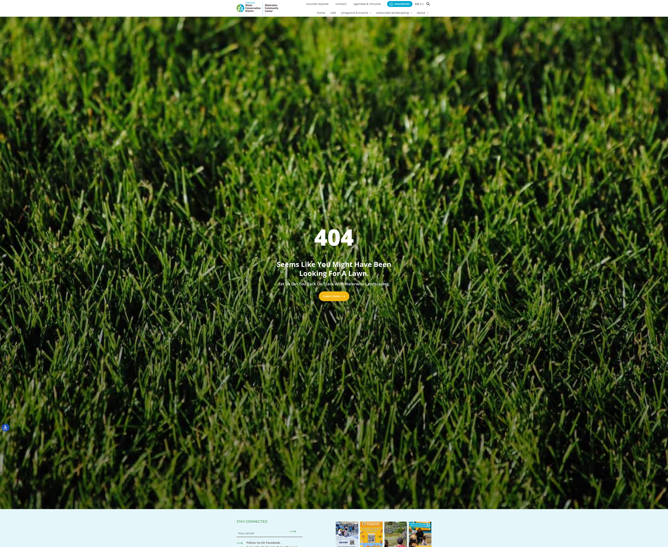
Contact (341, 4)
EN (417, 4)
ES (422, 4)
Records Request (317, 4)
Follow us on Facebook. (263, 542)
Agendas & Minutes (367, 4)
